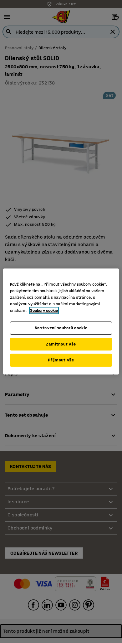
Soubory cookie (44, 310)
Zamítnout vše (61, 344)
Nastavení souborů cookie (61, 328)
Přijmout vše (61, 360)
